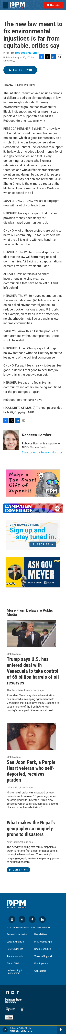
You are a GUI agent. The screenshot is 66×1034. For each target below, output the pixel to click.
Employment (41, 963)
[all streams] (61, 1030)
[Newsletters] (33, 535)
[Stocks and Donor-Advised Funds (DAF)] (33, 483)
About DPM (13, 963)
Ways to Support (43, 956)
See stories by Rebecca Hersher (42, 452)
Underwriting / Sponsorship (14, 971)
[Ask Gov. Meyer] (33, 572)
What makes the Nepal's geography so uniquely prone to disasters (31, 828)
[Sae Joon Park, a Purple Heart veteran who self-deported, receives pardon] (31, 736)
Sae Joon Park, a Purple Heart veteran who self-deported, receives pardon (31, 771)
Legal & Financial (15, 941)
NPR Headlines (14, 654)
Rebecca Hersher (27, 52)
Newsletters (40, 934)
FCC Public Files (15, 949)
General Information (17, 934)
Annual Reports (15, 956)
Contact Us (40, 971)
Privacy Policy (43, 928)
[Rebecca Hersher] (11, 440)
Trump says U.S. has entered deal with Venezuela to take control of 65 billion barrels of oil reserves (33, 671)
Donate (55, 5)
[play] (5, 1029)
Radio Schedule (42, 949)
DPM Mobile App (43, 941)
